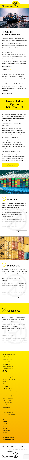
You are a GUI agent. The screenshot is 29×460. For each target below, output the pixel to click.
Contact (9, 446)
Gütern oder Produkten (15, 45)
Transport (10, 154)
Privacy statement (11, 449)
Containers (5, 426)
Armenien (5, 432)
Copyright (21, 446)
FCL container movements (9, 437)
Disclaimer (14, 446)
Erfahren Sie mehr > (7, 66)
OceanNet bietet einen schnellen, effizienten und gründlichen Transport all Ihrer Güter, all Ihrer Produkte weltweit (14, 86)
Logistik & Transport (12, 294)
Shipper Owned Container (9, 435)
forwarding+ (5, 90)
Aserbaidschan (6, 430)
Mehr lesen (20, 231)
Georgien (5, 428)
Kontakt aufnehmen (10, 165)
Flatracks (5, 421)
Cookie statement (21, 449)
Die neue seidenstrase (8, 439)
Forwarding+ (6, 423)
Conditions (9, 451)
